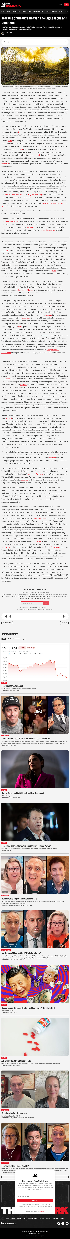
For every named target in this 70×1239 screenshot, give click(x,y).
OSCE (18, 547)
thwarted (37, 541)
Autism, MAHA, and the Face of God (16, 1060)
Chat (29, 11)
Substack (39, 1233)
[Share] (65, 42)
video (20, 326)
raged (37, 155)
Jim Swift (3, 850)
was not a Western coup (43, 518)
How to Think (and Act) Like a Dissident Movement (22, 793)
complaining (25, 318)
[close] (52, 1173)
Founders (54, 11)
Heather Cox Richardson (20, 1118)
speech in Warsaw (35, 474)
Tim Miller (6, 745)
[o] (35, 714)
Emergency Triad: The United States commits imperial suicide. (18, 688)
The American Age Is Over (12, 685)
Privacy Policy (48, 1206)
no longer (46, 335)
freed (20, 132)
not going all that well (10, 221)
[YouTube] (67, 1223)
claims (49, 315)
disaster (29, 227)
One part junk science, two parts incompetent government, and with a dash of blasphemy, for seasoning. (30, 1063)
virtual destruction (47, 230)
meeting (24, 480)
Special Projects (38, 11)
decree (6, 569)
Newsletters (16, 11)
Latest (9, 639)
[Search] (23, 639)
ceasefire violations (54, 547)
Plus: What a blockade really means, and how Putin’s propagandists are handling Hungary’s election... (29, 849)
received (5, 164)
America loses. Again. (7, 1011)
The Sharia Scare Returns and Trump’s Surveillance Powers (26, 846)
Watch (8, 11)
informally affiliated (24, 290)
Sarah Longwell (7, 905)
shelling (52, 458)
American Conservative (13, 194)
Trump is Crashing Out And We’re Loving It (19, 898)
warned (7, 379)
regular (31, 194)
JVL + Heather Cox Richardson (14, 1113)
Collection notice (39, 1236)
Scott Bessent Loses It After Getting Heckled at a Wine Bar (26, 738)
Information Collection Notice (34, 1206)
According (5, 547)
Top (4, 639)
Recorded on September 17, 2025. (10, 1116)
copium (23, 385)
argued (9, 418)
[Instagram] (58, 1223)
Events (47, 11)
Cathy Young (8, 32)
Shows (24, 11)
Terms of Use (43, 1204)
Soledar (4, 250)
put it (54, 271)
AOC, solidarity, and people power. (11, 796)
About (67, 11)
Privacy (28, 1236)
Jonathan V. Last (7, 690)
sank (10, 141)
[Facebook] (62, 1223)
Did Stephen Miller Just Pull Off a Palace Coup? (21, 953)
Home (2, 11)
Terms (32, 1236)
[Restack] (8, 42)
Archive (61, 11)
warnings (39, 194)
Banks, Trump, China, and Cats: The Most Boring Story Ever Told (28, 1008)
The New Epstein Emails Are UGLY (15, 1166)
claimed (19, 149)
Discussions (16, 639)
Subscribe (35, 1200)
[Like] (4, 42)
